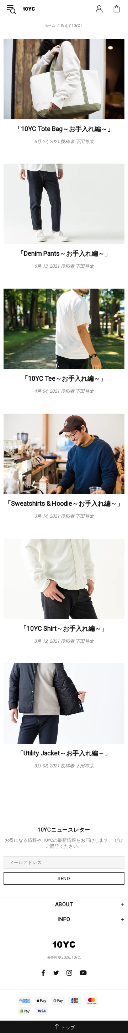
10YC (29, 8)
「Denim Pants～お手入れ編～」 (64, 253)
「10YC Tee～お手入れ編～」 (64, 378)
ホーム (49, 26)
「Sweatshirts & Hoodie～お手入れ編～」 (64, 503)
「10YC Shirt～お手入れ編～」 (64, 628)
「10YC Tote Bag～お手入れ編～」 (64, 128)
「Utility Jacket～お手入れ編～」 (64, 753)
